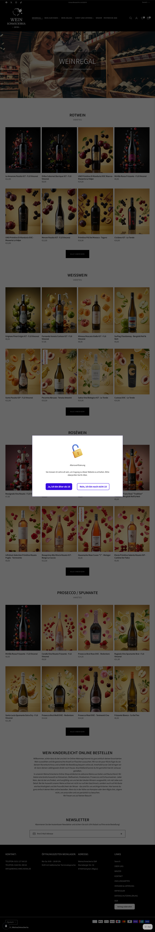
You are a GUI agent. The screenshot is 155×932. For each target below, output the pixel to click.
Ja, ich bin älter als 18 (59, 486)
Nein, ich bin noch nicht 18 (93, 486)
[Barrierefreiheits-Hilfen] (6, 926)
